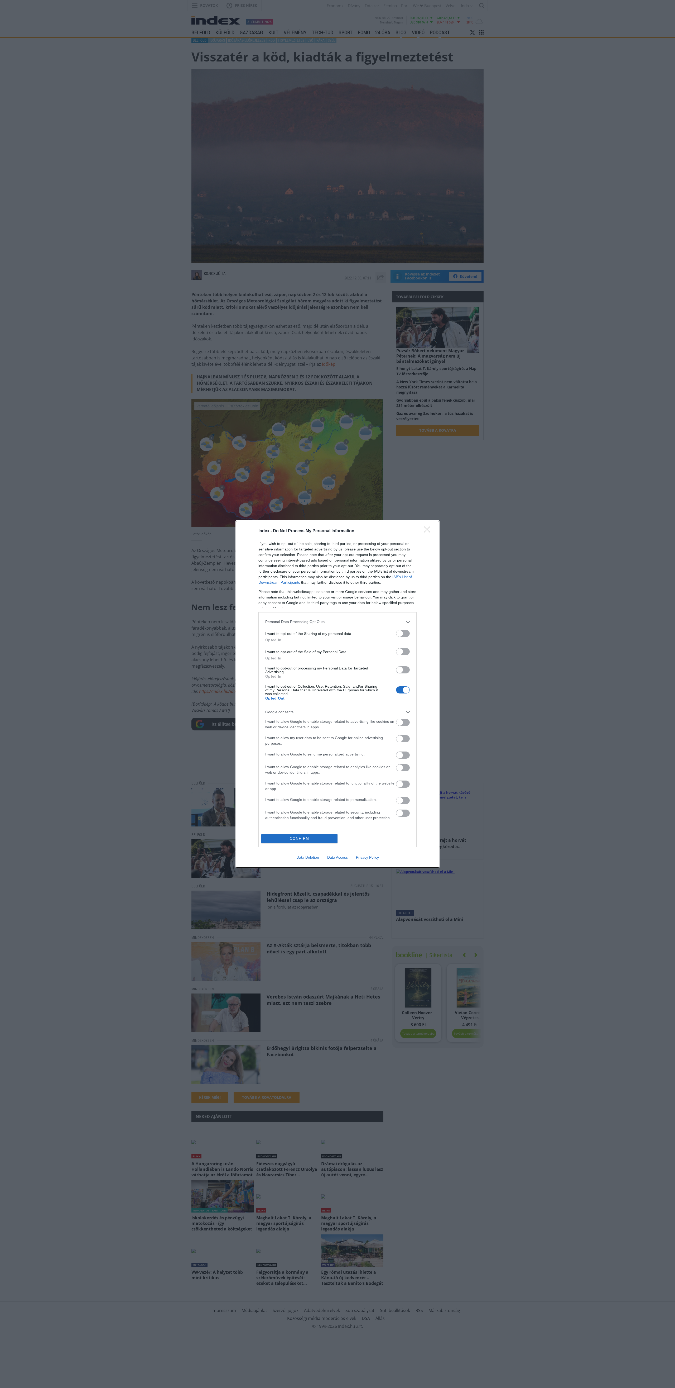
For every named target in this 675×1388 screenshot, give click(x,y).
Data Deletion (307, 857)
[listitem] (337, 622)
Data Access (337, 857)
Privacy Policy (367, 857)
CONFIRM (299, 838)
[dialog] (337, 694)
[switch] (403, 633)
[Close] (429, 531)
